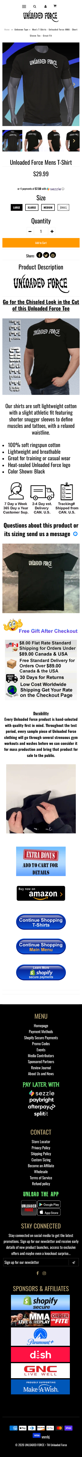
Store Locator (41, 1141)
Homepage (41, 1025)
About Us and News (41, 1073)
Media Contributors (41, 1055)
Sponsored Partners (41, 1061)
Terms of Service (41, 1177)
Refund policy (41, 1183)
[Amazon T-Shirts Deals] (40, 658)
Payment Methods (41, 1031)
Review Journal (41, 1067)
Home (7, 29)
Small (63, 207)
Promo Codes (41, 1043)
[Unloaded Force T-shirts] (40, 921)
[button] (40, 188)
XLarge (32, 207)
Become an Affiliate (41, 1165)
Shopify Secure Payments (41, 1037)
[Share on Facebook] (39, 255)
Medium (48, 207)
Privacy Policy (41, 1147)
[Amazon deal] (41, 900)
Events (41, 1049)
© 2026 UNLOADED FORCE (29, 1445)
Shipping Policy (41, 1153)
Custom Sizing (41, 1159)
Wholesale (41, 1171)
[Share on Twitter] (46, 255)
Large (16, 207)
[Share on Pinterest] (53, 255)
